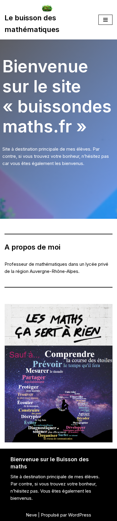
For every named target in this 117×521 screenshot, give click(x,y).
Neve (31, 515)
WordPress (79, 515)
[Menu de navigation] (105, 20)
